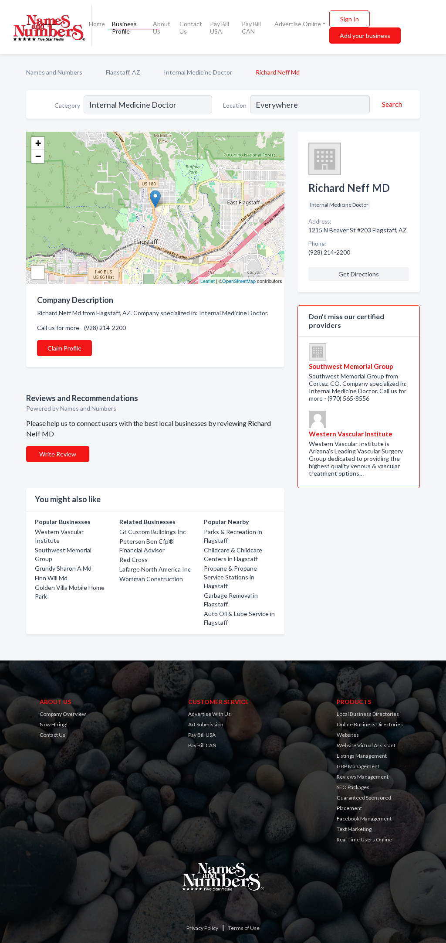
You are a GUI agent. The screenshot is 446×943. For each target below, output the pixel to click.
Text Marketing (354, 829)
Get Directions (358, 274)
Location (235, 105)
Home (97, 23)
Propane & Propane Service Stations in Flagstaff (230, 577)
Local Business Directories (368, 714)
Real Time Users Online (364, 839)
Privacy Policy (202, 928)
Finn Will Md (51, 578)
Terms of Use (244, 928)
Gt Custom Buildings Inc (152, 531)
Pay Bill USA (219, 27)
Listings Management (362, 755)
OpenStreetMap (239, 280)
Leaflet (207, 280)
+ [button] (38, 143)
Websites (348, 735)
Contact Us (190, 27)
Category (67, 105)
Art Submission (205, 724)
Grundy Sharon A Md (63, 568)
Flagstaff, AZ (123, 72)
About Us (161, 27)
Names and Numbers (54, 72)
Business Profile (124, 27)
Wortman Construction (151, 578)
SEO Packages (353, 787)
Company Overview (63, 714)
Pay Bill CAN (251, 27)
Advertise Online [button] (297, 23)
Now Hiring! (54, 724)
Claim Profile (64, 348)
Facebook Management (364, 818)
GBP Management (358, 766)
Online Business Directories (370, 724)
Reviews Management (363, 776)
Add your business (365, 35)
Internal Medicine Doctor (198, 72)
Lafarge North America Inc (155, 569)
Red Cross (133, 559)
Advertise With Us (209, 714)
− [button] (38, 156)
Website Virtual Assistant (366, 745)
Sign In (349, 19)
